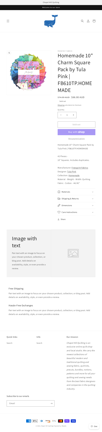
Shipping (61, 105)
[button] (8, 21)
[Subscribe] (51, 403)
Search (9, 343)
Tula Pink (71, 171)
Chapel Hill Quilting (47, 426)
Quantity (61, 110)
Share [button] (63, 219)
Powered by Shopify (60, 426)
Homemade (74, 175)
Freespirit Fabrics (80, 167)
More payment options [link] (76, 138)
